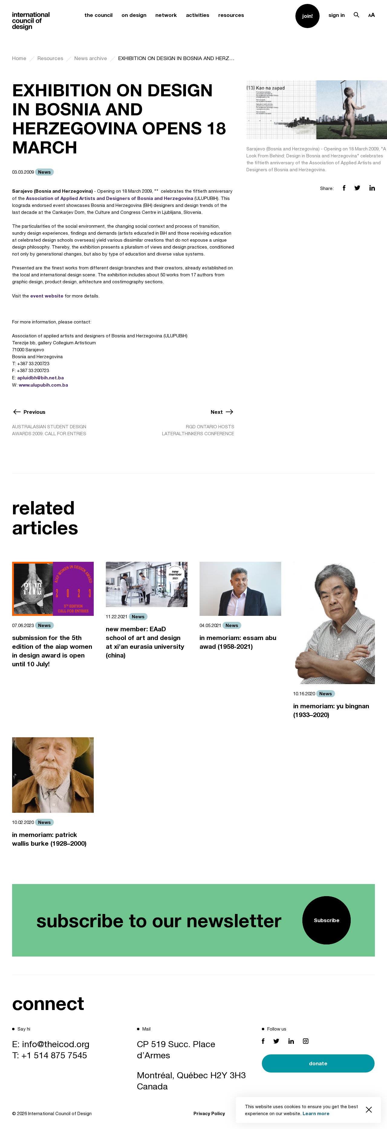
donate (318, 1063)
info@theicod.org (55, 1044)
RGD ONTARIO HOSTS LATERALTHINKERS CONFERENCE (198, 430)
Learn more (316, 1113)
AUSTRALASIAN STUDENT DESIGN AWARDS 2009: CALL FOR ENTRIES (49, 430)
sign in (337, 15)
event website (46, 295)
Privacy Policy (209, 1113)
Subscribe (327, 920)
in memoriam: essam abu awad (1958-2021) (238, 642)
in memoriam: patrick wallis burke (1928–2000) (49, 839)
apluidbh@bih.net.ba (40, 377)
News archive (90, 58)
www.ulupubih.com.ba (43, 385)
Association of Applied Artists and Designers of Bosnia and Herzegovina (109, 198)
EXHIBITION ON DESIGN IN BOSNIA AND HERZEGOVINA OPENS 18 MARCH (176, 58)
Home (19, 58)
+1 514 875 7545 (54, 1055)
